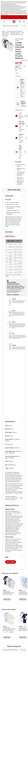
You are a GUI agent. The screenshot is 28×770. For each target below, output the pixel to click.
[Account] (20, 21)
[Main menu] (4, 21)
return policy (12, 550)
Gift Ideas (12, 9)
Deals (12, 10)
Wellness (11, 6)
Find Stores (5, 14)
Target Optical (8, 10)
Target (3, 31)
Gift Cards (16, 9)
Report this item (19, 110)
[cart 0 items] (24, 21)
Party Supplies (6, 9)
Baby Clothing (5, 32)
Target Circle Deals (15, 12)
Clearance (16, 10)
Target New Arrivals (5, 1)
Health (8, 6)
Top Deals (9, 12)
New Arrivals (21, 10)
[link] (21, 60)
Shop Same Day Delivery (11, 13)
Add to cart (18, 76)
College (17, 1)
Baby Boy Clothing (15, 32)
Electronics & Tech (8, 8)
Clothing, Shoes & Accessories (14, 31)
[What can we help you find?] (14, 25)
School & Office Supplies (18, 6)
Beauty (8, 5)
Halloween (21, 1)
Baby (6, 5)
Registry (18, 13)
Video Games (14, 8)
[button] (21, 60)
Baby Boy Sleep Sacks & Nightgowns (12, 35)
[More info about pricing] (24, 66)
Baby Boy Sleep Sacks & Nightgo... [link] (10, 649)
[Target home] (14, 21)
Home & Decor (13, 2)
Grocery (9, 4)
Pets (6, 6)
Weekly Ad (21, 12)
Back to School (12, 1)
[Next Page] (25, 588)
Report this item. (21, 498)
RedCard (22, 13)
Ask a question (10, 562)
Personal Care (13, 5)
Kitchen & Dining (19, 2)
